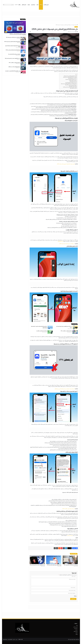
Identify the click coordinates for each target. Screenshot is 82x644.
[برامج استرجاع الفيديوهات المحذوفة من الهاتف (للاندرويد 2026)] (23, 47)
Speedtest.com (60, 241)
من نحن (16, 639)
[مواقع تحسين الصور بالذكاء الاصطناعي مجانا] (23, 55)
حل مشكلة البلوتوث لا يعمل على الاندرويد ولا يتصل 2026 (12, 58)
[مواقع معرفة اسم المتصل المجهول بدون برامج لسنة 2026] (23, 43)
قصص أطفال (24, 4)
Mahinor (76, 31)
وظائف (19, 4)
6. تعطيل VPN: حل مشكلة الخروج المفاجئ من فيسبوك (69, 83)
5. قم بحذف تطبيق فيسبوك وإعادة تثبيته (71, 82)
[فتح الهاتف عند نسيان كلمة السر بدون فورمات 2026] (70, 560)
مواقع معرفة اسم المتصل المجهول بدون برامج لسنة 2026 (12, 41)
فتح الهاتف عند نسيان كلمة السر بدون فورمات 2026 (13, 37)
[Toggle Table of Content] (76, 74)
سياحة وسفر (33, 4)
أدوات (37, 4)
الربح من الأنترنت (46, 4)
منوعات (28, 4)
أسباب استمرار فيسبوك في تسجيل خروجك (70, 75)
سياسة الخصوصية (5, 639)
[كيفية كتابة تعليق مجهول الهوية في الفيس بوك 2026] (53, 560)
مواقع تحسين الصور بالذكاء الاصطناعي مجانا (14, 54)
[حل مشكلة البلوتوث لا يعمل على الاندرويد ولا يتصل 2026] (37, 560)
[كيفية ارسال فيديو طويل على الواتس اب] (50, 332)
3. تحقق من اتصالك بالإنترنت (73, 80)
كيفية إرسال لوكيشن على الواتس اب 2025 (66, 330)
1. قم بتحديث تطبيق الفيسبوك (72, 78)
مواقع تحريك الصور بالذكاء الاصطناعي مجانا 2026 (18, 34)
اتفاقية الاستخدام (10, 639)
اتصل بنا (14, 639)
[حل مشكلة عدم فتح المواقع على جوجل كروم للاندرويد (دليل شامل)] (75, 327)
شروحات (41, 4)
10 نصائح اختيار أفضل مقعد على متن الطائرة (14, 66)
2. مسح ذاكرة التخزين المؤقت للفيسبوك (71, 79)
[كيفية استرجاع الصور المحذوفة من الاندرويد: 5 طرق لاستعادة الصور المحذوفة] (50, 327)
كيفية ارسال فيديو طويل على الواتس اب (41, 330)
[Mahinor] (74, 5)
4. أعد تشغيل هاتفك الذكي (73, 81)
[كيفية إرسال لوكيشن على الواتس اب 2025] (75, 332)
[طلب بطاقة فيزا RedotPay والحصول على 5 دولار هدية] (23, 72)
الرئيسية (76, 24)
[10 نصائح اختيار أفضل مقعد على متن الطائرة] (23, 68)
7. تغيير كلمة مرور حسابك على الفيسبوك (71, 84)
